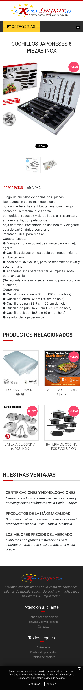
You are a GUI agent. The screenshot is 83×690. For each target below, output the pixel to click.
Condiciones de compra (43, 617)
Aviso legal (43, 647)
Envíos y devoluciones (43, 621)
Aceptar (51, 683)
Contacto (43, 626)
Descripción (13, 187)
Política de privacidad (43, 652)
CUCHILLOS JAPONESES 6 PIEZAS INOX (41, 47)
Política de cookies (43, 657)
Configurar (33, 683)
